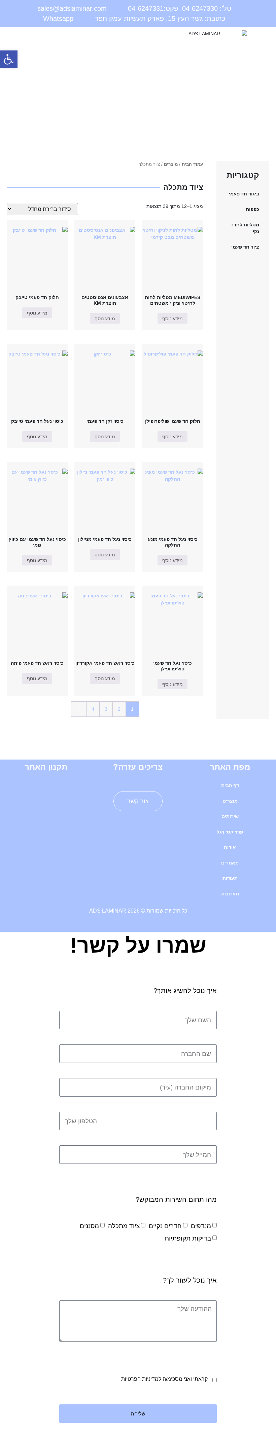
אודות (230, 847)
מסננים (89, 1225)
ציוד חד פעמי (245, 247)
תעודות (230, 878)
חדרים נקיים (165, 1225)
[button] (69, 35)
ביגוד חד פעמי (244, 193)
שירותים (230, 816)
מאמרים (230, 862)
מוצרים (171, 164)
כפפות (252, 209)
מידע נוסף (172, 318)
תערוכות (230, 893)
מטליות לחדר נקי (245, 228)
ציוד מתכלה (124, 1225)
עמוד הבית (192, 164)
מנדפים (201, 1225)
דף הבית (230, 785)
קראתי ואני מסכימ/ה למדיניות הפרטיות (164, 1379)
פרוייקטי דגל (230, 832)
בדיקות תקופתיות (188, 1238)
